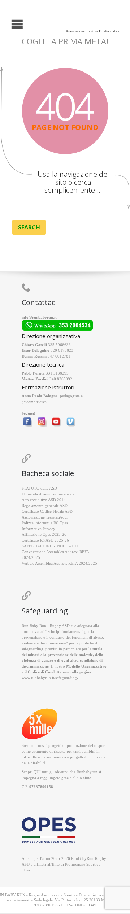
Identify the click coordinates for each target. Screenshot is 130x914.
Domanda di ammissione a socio (48, 494)
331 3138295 (57, 373)
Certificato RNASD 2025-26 (45, 540)
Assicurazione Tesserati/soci (45, 517)
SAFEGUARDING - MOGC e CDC (51, 546)
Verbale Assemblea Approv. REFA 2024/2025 (59, 563)
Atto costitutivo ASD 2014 (44, 500)
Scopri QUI (31, 772)
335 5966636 (59, 344)
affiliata (40, 864)
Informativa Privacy (38, 528)
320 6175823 (62, 350)
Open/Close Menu (6, 23)
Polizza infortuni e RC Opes (45, 523)
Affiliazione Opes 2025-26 (44, 534)
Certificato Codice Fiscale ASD (47, 511)
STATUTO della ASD (39, 488)
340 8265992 (60, 379)
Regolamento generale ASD (45, 505)
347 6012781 (59, 356)
